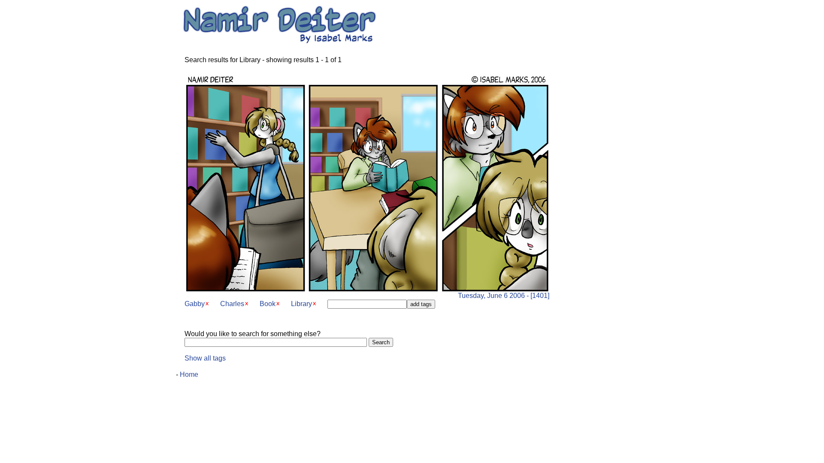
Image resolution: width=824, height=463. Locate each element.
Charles (232, 303)
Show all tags (205, 358)
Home (189, 374)
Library (301, 303)
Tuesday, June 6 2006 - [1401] (503, 295)
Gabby (195, 303)
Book (268, 303)
